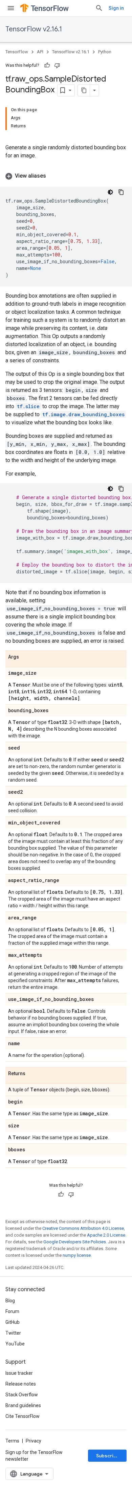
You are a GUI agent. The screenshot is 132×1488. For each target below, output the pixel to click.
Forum (12, 1311)
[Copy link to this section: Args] (25, 657)
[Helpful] (47, 65)
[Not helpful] (57, 65)
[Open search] (99, 8)
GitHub (12, 1322)
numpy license (77, 1255)
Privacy (33, 1441)
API (40, 51)
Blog (10, 1300)
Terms (12, 1441)
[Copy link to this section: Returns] (32, 1074)
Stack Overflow (21, 1394)
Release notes (20, 1384)
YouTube (15, 1343)
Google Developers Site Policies (74, 1241)
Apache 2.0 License (106, 1235)
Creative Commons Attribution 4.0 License (83, 1228)
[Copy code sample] (121, 192)
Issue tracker (19, 1373)
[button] (66, 176)
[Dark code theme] (110, 192)
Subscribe (107, 1456)
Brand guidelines (23, 1405)
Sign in (116, 8)
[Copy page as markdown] (84, 90)
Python (104, 51)
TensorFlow (16, 51)
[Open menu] (11, 8)
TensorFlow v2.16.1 (33, 29)
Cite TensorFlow (22, 1416)
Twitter (13, 1333)
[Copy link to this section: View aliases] (53, 176)
